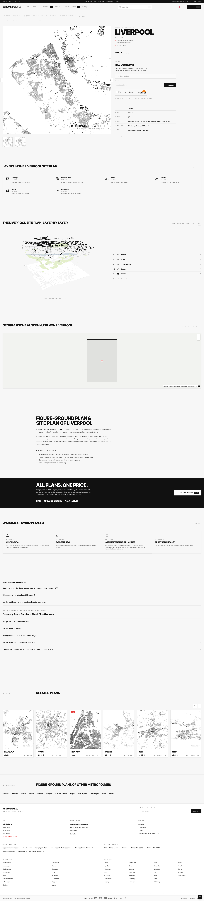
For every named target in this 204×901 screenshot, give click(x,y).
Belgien (54, 882)
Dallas (104, 793)
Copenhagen (94, 793)
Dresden (111, 793)
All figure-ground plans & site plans (19, 16)
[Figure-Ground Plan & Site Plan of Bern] (152, 733)
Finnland (5, 885)
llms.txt (125, 848)
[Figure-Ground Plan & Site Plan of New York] (85, 733)
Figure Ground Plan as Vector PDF (15, 851)
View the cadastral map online (62, 848)
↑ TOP (199, 893)
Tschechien (6, 872)
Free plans (6, 827)
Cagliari (72, 793)
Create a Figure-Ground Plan (85, 848)
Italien (54, 866)
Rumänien (55, 879)
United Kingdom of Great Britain (60, 16)
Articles (85, 827)
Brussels (40, 793)
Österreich (55, 863)
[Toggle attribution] (199, 386)
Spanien (55, 875)
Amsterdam (182, 875)
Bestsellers (6, 833)
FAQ (79, 827)
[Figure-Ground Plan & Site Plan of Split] (186, 733)
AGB (130, 893)
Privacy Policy (138, 893)
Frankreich (6, 866)
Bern (180, 863)
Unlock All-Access (187, 492)
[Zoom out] (198, 338)
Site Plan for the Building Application (35, 848)
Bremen (23, 793)
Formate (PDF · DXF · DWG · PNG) (149, 834)
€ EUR (194, 1)
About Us (73, 827)
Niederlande (7, 869)
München (107, 869)
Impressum (158, 893)
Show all (116, 278)
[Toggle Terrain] (114, 255)
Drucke (140, 830)
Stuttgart (107, 875)
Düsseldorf (107, 879)
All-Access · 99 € (10, 836)
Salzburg (157, 882)
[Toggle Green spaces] (114, 264)
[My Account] (183, 7)
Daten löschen (149, 893)
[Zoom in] (198, 335)
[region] (102, 360)
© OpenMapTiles (177, 386)
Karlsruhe (157, 866)
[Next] (199, 706)
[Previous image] (2, 80)
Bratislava (6, 793)
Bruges (31, 793)
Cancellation (191, 893)
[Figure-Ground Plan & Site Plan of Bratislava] (18, 733)
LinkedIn (73, 834)
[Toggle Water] (114, 259)
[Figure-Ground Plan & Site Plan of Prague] (51, 733)
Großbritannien (8, 879)
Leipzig (106, 882)
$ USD (199, 1)
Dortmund (132, 863)
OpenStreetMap (192, 386)
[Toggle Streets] (114, 269)
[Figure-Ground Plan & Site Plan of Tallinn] (118, 733)
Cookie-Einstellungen (170, 893)
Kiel (155, 872)
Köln (105, 872)
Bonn (155, 863)
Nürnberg (132, 879)
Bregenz (15, 793)
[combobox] (134, 7)
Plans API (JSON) (137, 848)
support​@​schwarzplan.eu (180, 1)
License (181, 893)
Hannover (132, 875)
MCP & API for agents (112, 848)
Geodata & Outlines (36, 851)
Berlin (106, 863)
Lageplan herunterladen (11, 848)
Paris (180, 869)
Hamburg (107, 866)
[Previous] (195, 706)
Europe (40, 16)
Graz (155, 879)
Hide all (124, 278)
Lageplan (141, 824)
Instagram (73, 830)
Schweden (6, 882)
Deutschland (7, 863)
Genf (180, 866)
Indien (54, 885)
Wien (155, 875)
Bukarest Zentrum (61, 793)
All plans (7, 824)
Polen (4, 875)
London (180, 872)
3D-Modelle (142, 827)
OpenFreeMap (167, 386)
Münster (132, 882)
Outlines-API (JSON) (154, 848)
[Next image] (111, 80)
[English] (179, 7)
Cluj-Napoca (82, 793)
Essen (131, 866)
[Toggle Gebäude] (114, 274)
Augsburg (157, 869)
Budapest (49, 793)
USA (53, 872)
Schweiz (55, 869)
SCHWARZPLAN (12, 7)
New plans (6, 830)
